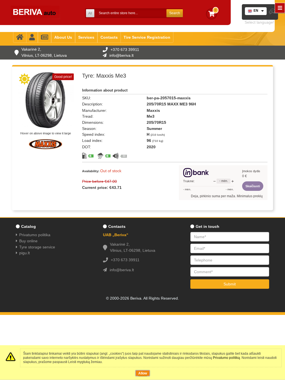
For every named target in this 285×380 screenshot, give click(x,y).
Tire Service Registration (147, 37)
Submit (229, 284)
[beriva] (35, 12)
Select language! (259, 22)
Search (174, 13)
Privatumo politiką (226, 358)
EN (256, 11)
